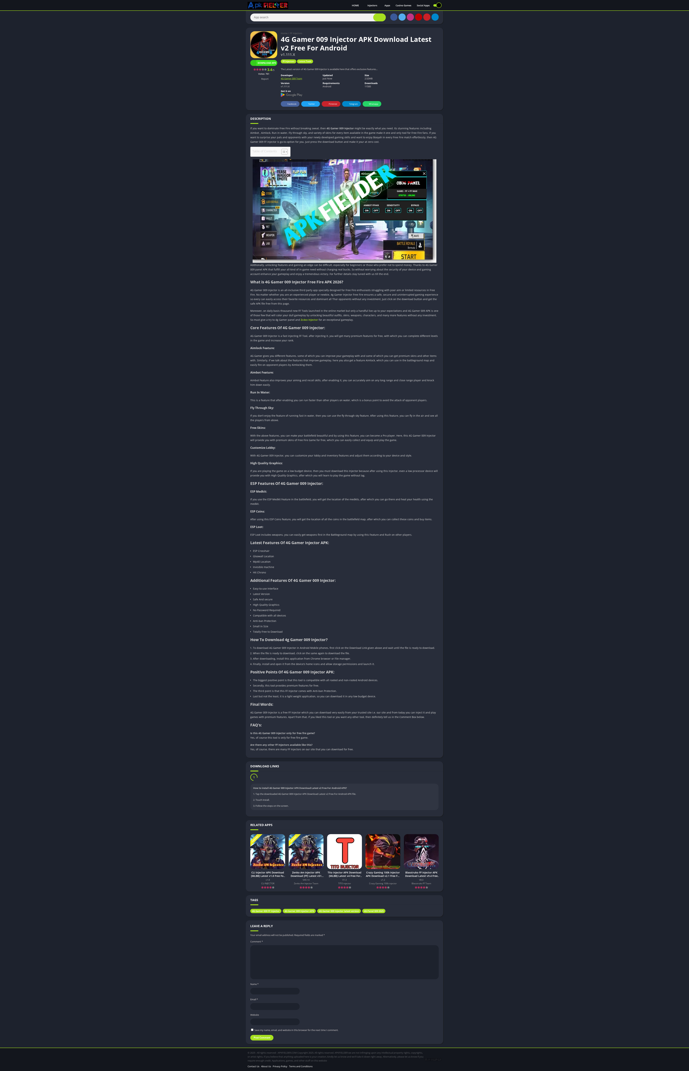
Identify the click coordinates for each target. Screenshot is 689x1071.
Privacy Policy (280, 1067)
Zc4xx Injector (309, 319)
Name (254, 985)
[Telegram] (435, 17)
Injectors (372, 5)
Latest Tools (305, 61)
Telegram (353, 104)
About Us (266, 1067)
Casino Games (403, 5)
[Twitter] (402, 17)
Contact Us (253, 1067)
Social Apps (423, 5)
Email (254, 1000)
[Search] (379, 17)
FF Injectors (296, 33)
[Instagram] (410, 17)
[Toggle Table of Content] (283, 152)
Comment (256, 942)
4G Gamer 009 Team (291, 78)
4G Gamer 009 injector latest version (339, 912)
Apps (387, 5)
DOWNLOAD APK (270, 777)
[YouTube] (418, 17)
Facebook (291, 104)
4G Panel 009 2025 (374, 912)
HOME (355, 5)
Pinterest (333, 104)
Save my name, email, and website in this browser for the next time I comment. (296, 1031)
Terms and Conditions (301, 1067)
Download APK (267, 62)
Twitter (311, 104)
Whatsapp (373, 104)
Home (284, 33)
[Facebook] (393, 17)
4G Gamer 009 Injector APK (299, 912)
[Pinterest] (426, 17)
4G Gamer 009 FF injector (266, 912)
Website (254, 1015)
